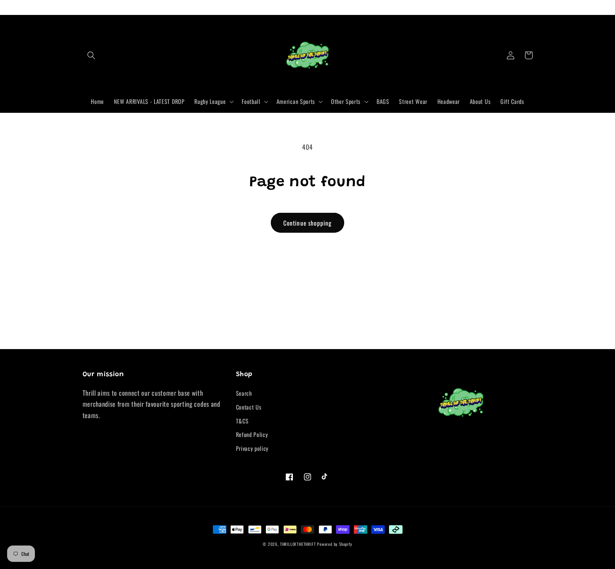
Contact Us (249, 407)
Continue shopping (307, 222)
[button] (92, 55)
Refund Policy (252, 434)
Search (244, 393)
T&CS (242, 421)
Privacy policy (252, 448)
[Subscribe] (372, 339)
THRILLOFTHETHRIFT (298, 544)
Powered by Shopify (334, 544)
